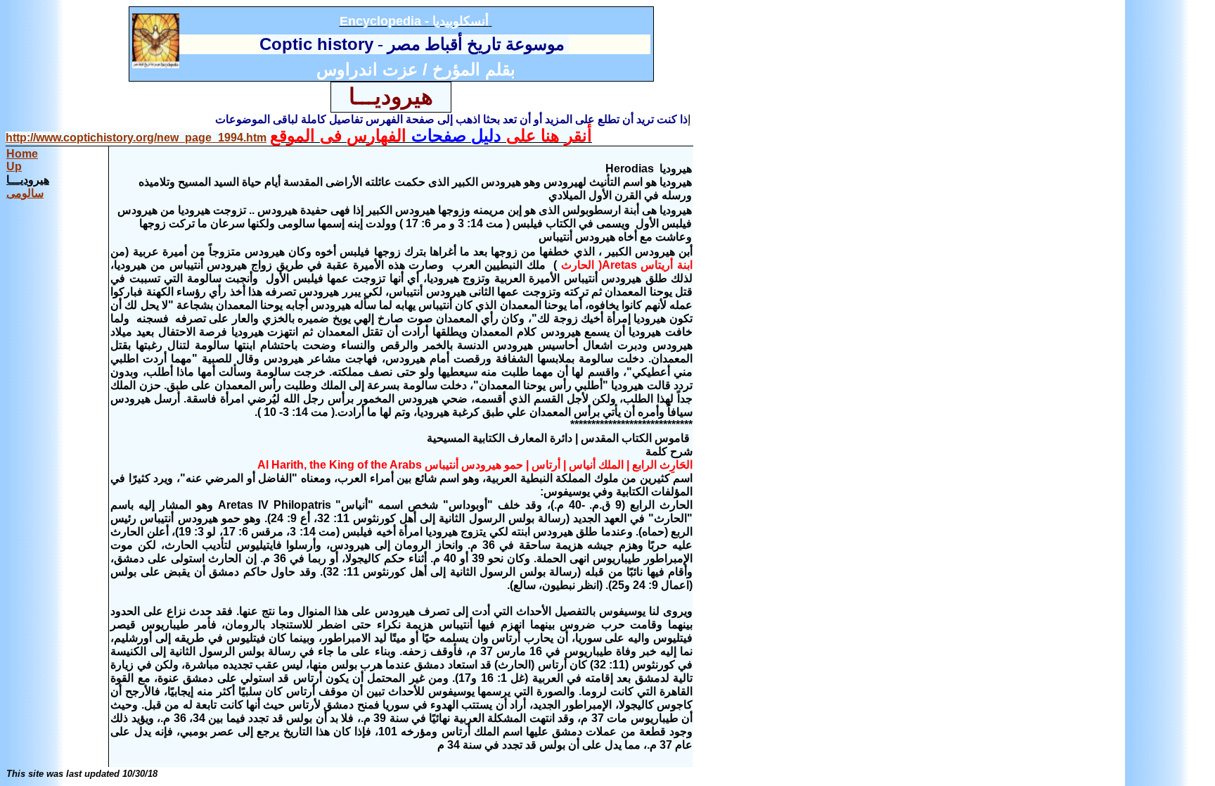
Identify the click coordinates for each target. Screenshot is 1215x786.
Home (22, 154)
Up (14, 166)
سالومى (25, 193)
